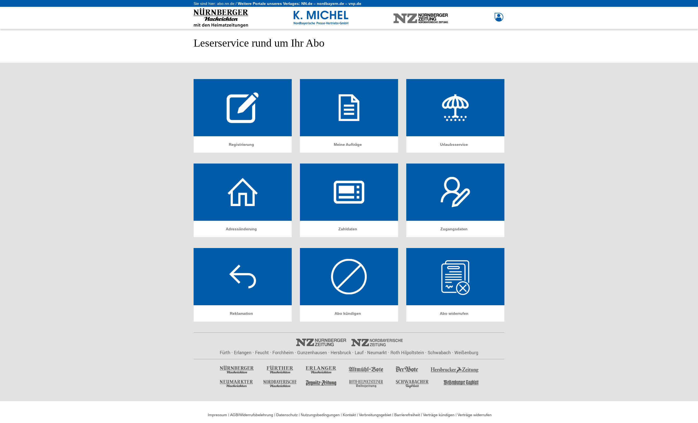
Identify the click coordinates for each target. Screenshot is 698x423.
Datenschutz (287, 415)
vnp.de (354, 3)
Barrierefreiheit (407, 415)
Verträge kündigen (439, 415)
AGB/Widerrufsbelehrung (251, 415)
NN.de (306, 3)
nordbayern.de (330, 3)
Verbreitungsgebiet (375, 415)
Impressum (217, 415)
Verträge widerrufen (475, 415)
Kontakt (349, 415)
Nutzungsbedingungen (320, 415)
